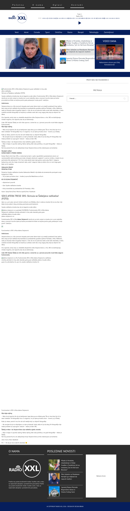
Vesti (17, 32)
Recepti (81, 32)
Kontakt (77, 5)
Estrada (37, 32)
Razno (70, 32)
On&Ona (58, 32)
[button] (79, 23)
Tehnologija (93, 32)
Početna (18, 5)
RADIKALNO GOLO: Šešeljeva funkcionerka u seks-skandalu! (25, 83)
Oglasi (58, 5)
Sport (47, 32)
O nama (37, 5)
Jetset (26, 32)
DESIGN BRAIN (79, 506)
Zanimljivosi (109, 32)
